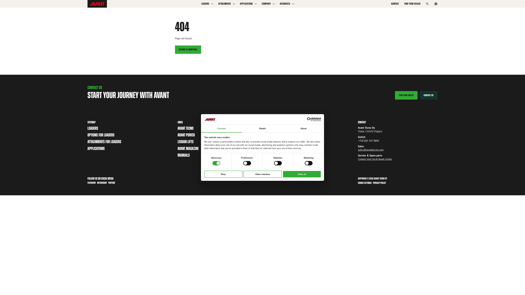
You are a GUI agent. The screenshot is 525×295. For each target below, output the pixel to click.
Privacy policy (379, 182)
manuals (184, 155)
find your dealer (406, 95)
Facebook (92, 182)
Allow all (302, 174)
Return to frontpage (188, 49)
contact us (429, 95)
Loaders (205, 3)
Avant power (186, 135)
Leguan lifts (186, 141)
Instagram (102, 182)
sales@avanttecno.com (370, 149)
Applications (246, 3)
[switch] (247, 163)
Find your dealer (412, 3)
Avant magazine (188, 148)
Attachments (224, 3)
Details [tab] (262, 128)
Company (266, 3)
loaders (93, 128)
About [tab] (304, 128)
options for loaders (101, 135)
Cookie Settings (365, 182)
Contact (395, 3)
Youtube (111, 182)
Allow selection (262, 174)
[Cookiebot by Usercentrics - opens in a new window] (309, 119)
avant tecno (185, 128)
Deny (223, 174)
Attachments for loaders (104, 141)
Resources (285, 3)
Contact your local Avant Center (375, 159)
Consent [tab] (221, 128)
